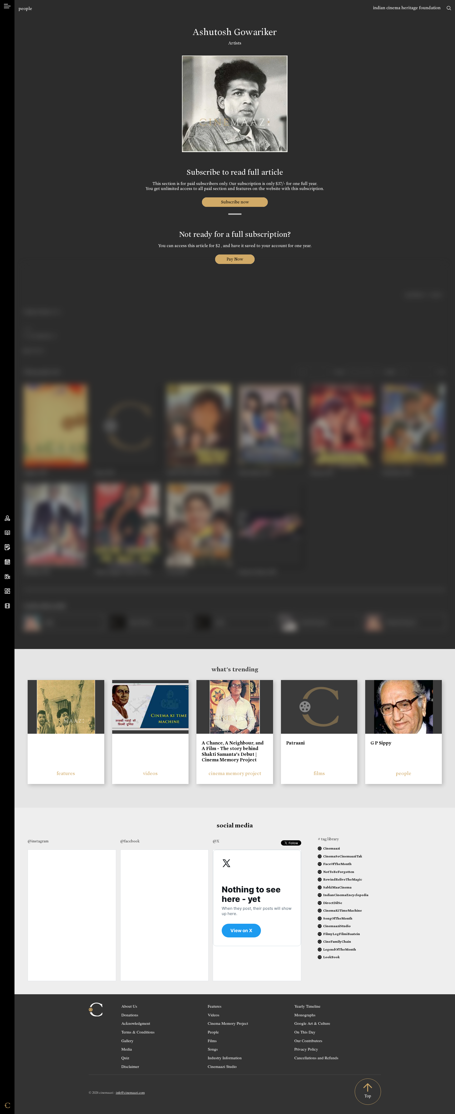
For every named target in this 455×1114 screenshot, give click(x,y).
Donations (129, 1014)
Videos (213, 1014)
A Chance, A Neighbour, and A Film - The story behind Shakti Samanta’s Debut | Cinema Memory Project (233, 751)
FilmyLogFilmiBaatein (341, 934)
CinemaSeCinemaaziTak (342, 856)
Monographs (304, 1014)
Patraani (295, 743)
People (213, 1032)
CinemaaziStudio (337, 926)
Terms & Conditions (138, 1032)
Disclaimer (130, 1066)
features (66, 773)
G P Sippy (380, 743)
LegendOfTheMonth (339, 949)
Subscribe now (235, 201)
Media (126, 1049)
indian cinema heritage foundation (407, 8)
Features (214, 1006)
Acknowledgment (135, 1023)
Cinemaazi (331, 848)
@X (216, 841)
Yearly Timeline (307, 1006)
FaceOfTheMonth (337, 864)
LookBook (331, 957)
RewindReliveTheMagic (342, 879)
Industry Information (225, 1057)
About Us (129, 1006)
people (25, 8)
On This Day (304, 1032)
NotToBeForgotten (338, 872)
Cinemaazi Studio (222, 1066)
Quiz (125, 1057)
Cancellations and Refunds (316, 1057)
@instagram (38, 841)
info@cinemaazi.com (130, 1092)
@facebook (130, 841)
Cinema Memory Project (228, 1023)
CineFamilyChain (337, 941)
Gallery (127, 1040)
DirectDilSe (332, 903)
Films (212, 1040)
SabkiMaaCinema (337, 887)
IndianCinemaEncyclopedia (345, 895)
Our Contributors (308, 1040)
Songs (213, 1049)
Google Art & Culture (312, 1023)
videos (150, 773)
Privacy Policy (306, 1049)
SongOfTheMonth (337, 918)
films (319, 773)
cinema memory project (235, 773)
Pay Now (234, 259)
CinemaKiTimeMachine (342, 910)
